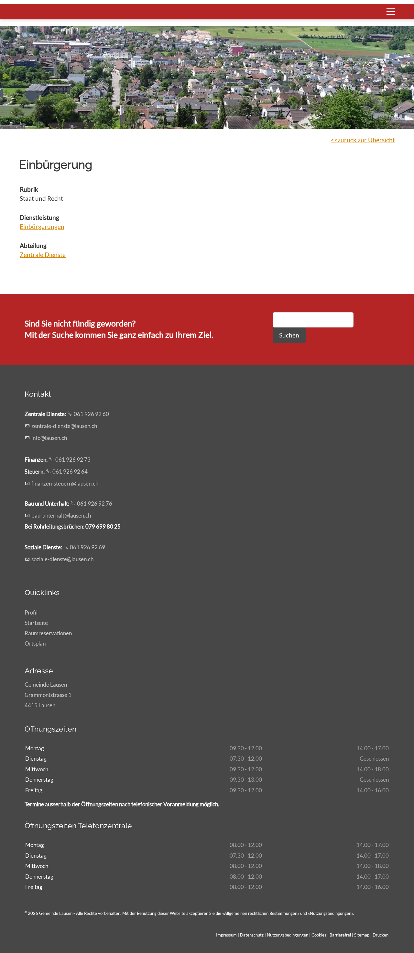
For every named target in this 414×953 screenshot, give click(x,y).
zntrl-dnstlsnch (64, 426)
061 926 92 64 (70, 471)
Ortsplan (35, 643)
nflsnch (50, 437)
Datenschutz (252, 934)
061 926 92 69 (87, 547)
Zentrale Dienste (43, 254)
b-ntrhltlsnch (61, 515)
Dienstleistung (39, 217)
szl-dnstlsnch (62, 559)
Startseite (36, 622)
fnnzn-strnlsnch (64, 483)
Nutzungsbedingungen (330, 913)
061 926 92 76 (94, 503)
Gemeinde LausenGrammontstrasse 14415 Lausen (48, 695)
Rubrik (29, 189)
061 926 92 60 (91, 414)
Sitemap (361, 934)
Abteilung (33, 245)
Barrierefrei (340, 934)
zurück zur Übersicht (366, 140)
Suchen (289, 335)
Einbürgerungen (42, 226)
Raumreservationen (48, 633)
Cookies (319, 934)
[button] (391, 11)
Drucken (380, 934)
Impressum (226, 934)
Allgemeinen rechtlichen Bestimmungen (260, 913)
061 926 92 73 (73, 459)
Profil (31, 612)
